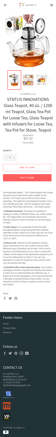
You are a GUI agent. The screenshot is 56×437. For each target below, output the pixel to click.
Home (6, 324)
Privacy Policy (9, 328)
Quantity (7, 151)
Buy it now (27, 178)
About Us (7, 332)
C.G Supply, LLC (19, 428)
